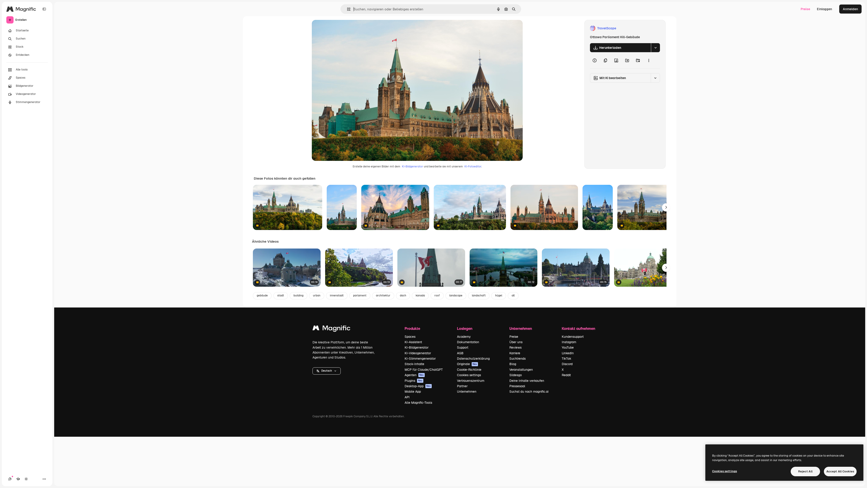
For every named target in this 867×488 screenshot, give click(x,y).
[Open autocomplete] (347, 9)
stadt (280, 295)
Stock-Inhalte (414, 364)
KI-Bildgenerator (412, 166)
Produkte (412, 328)
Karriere (514, 353)
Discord (567, 364)
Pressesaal (517, 386)
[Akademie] (18, 479)
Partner (462, 386)
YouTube (568, 347)
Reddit (566, 375)
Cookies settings (469, 375)
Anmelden (850, 9)
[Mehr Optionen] (648, 60)
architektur (383, 295)
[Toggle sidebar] (44, 9)
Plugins (413, 381)
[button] (326, 371)
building (298, 295)
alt (513, 295)
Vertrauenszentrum (470, 381)
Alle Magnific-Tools (418, 403)
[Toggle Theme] (26, 479)
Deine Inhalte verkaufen (526, 381)
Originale (467, 364)
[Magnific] (331, 329)
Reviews (515, 347)
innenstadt (337, 295)
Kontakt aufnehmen (578, 328)
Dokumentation (468, 342)
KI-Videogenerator (418, 353)
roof (437, 295)
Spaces (410, 337)
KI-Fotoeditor (472, 166)
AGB (460, 353)
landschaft (479, 295)
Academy (464, 337)
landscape (455, 295)
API (407, 397)
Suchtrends (517, 359)
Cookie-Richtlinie (469, 370)
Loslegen (464, 328)
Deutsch (326, 371)
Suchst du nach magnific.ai (528, 391)
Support (462, 347)
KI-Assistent (413, 342)
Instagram (569, 342)
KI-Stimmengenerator (420, 359)
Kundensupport (573, 337)
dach (403, 295)
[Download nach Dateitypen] (655, 47)
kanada (420, 295)
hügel (498, 295)
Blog (512, 364)
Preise (805, 9)
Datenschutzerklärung (473, 359)
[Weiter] (666, 207)
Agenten (414, 375)
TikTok (566, 359)
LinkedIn (568, 353)
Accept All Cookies (840, 471)
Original (340, 28)
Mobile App (413, 391)
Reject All (805, 471)
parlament (359, 295)
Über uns (515, 342)
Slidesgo (515, 375)
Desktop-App (418, 386)
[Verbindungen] (10, 479)
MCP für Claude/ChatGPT (424, 370)
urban (316, 295)
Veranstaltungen (521, 370)
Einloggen (824, 9)
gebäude (262, 295)
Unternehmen (466, 391)
